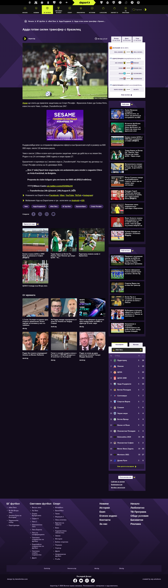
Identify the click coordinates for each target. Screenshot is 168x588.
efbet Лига (52, 21)
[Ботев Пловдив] (60, 2)
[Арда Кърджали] (54, 2)
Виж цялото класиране (125, 466)
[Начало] (25, 21)
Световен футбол (58, 11)
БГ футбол (47, 12)
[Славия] (108, 2)
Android (75, 200)
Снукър (58, 548)
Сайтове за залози (118, 482)
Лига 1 (34, 522)
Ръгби (57, 559)
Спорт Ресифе (96, 206)
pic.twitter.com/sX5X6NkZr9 (60, 186)
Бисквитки (136, 520)
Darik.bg (47, 568)
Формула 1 (59, 517)
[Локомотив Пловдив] (132, 2)
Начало (25, 12)
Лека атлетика (60, 520)
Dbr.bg (121, 568)
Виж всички (125, 95)
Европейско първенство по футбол (38, 546)
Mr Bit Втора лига (13, 511)
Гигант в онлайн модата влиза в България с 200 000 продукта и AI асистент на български (63, 355)
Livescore (103, 12)
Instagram (88, 195)
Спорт (70, 12)
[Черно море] (114, 2)
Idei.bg (96, 568)
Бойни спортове (61, 542)
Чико (26, 206)
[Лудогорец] (30, 2)
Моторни (58, 539)
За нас (103, 524)
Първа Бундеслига (36, 514)
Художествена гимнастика (60, 532)
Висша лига (36, 507)
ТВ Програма (125, 11)
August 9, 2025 (69, 191)
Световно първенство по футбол (38, 539)
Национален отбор (13, 521)
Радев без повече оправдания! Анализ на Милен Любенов (35, 354)
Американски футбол (60, 555)
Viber (62, 195)
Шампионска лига (127, 59)
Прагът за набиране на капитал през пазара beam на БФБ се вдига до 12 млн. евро (91, 321)
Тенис (57, 514)
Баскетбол (59, 511)
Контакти (104, 520)
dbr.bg (25, 328)
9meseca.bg (72, 568)
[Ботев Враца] (120, 2)
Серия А (35, 519)
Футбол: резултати (118, 487)
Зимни (57, 536)
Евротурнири (14, 525)
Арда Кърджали (65, 21)
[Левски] (36, 2)
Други (34, 558)
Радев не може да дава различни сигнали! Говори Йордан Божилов (89, 355)
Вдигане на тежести (59, 524)
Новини (36, 12)
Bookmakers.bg (116, 484)
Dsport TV (114, 12)
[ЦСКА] (42, 2)
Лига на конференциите (128, 85)
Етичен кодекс (108, 515)
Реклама (135, 524)
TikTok (78, 195)
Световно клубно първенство (36, 553)
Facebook (54, 195)
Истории (92, 12)
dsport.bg (31, 39)
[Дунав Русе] (126, 2)
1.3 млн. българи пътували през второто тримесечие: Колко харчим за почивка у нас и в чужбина (35, 322)
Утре (137, 39)
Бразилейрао (81, 206)
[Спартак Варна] (101, 2)
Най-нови (125, 104)
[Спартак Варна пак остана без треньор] (126, 287)
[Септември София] (67, 3)
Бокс (57, 528)
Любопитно (81, 12)
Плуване (58, 545)
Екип (102, 511)
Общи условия (139, 515)
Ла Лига (120, 48)
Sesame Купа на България (15, 516)
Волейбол (59, 507)
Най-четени (125, 251)
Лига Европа (37, 530)
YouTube (70, 195)
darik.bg (54, 327)
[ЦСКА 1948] (48, 2)
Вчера (116, 39)
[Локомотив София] (138, 2)
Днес (127, 39)
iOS (82, 200)
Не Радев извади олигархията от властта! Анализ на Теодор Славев (64, 321)
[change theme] (145, 9)
